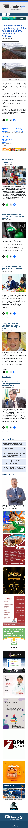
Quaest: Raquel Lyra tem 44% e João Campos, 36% (14, 449)
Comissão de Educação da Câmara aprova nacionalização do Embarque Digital (13, 383)
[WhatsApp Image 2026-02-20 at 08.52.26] (14, 580)
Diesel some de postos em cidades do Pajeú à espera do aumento (13, 216)
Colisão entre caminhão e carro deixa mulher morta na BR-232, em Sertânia (7, 139)
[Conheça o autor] (14, 491)
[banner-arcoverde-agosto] (14, 149)
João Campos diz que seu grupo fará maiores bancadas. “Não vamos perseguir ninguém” (14, 455)
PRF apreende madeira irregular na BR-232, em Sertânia (19, 130)
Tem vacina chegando (10, 163)
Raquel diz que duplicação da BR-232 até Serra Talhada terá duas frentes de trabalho (14, 468)
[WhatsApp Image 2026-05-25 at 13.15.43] (14, 549)
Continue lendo (6, 209)
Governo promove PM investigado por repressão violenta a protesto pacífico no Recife (13, 326)
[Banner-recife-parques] (14, 521)
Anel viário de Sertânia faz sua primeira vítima (6, 130)
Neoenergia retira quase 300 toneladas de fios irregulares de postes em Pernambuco (12, 462)
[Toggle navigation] (4, 14)
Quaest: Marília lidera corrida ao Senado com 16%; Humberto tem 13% (13, 444)
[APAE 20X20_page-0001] (14, 638)
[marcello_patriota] (14, 806)
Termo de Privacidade (15, 824)
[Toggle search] (8, 14)
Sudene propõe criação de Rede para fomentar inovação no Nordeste (13, 268)
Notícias (4, 23)
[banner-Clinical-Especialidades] (14, 610)
